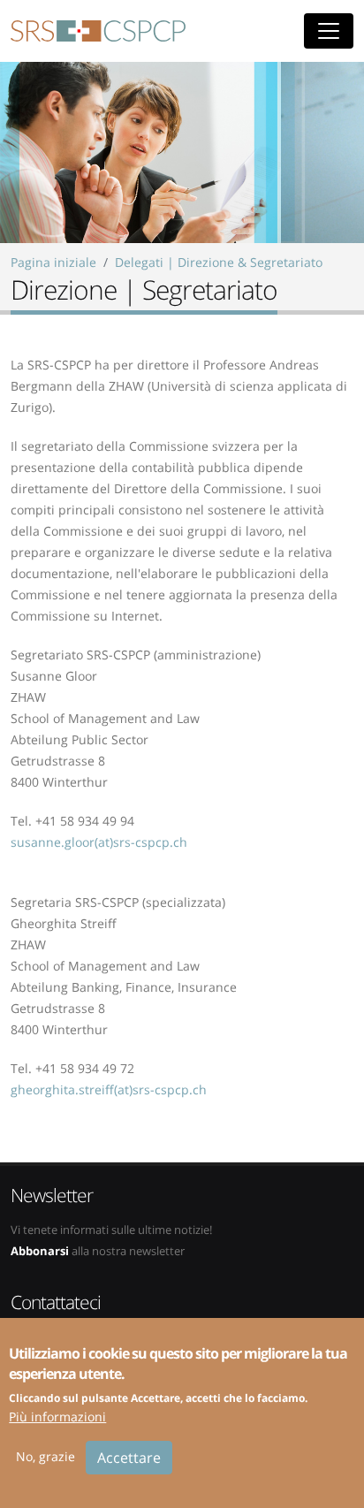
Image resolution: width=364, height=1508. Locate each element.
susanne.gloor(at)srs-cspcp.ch (99, 842)
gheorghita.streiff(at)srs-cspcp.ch (109, 1089)
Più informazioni (57, 1416)
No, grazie (45, 1456)
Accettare (129, 1457)
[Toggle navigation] (328, 31)
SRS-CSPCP (98, 31)
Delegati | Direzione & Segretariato (218, 262)
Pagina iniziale (53, 262)
